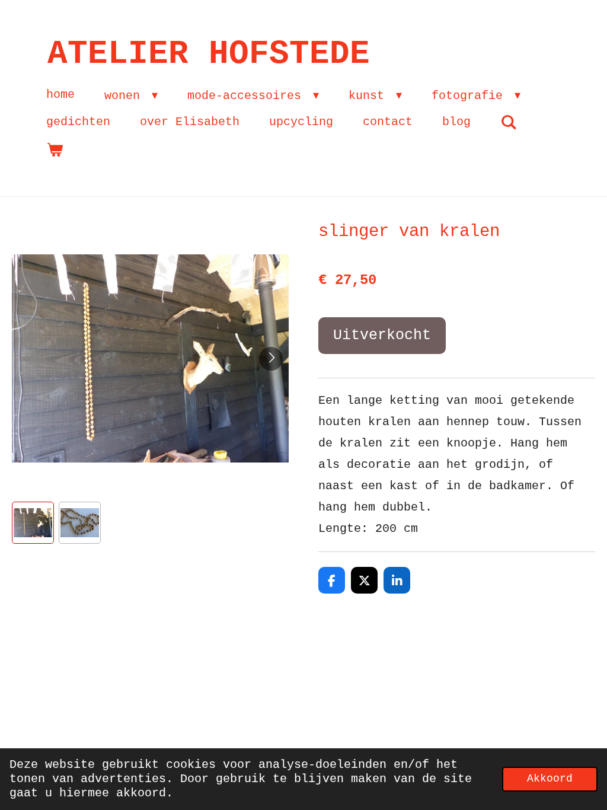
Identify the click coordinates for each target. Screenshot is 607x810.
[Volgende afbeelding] (271, 359)
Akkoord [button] (550, 779)
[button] (33, 523)
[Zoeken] (508, 122)
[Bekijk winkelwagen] (54, 150)
